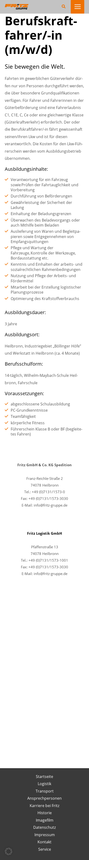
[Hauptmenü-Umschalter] (77, 7)
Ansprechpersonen (44, 798)
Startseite (44, 776)
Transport (45, 791)
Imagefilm (44, 820)
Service (44, 849)
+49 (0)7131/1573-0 (48, 491)
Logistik (44, 783)
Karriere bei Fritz (44, 805)
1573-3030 (59, 567)
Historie (44, 812)
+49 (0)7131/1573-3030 (48, 498)
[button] (64, 7)
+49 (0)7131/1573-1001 (48, 560)
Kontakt (44, 841)
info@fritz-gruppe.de (50, 505)
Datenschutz (44, 827)
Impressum (44, 834)
